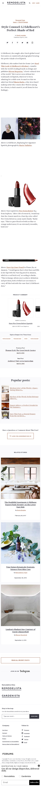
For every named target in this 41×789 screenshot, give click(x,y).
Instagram (27, 733)
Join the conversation (21, 436)
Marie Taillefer (25, 145)
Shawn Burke (19, 82)
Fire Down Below (26, 211)
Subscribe (34, 783)
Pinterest (26, 730)
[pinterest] (17, 43)
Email (25, 742)
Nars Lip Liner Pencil (15, 267)
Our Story (5, 730)
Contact (4, 733)
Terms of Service (7, 735)
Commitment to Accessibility (10, 741)
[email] (27, 43)
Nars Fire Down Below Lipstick (20, 323)
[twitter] (22, 43)
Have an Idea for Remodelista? (10, 744)
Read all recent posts (20, 660)
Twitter (26, 739)
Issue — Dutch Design (20, 22)
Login (37, 3)
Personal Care (20, 20)
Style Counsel (6, 338)
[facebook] (12, 43)
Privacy (4, 738)
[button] (29, 3)
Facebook (27, 736)
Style (25, 338)
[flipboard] (7, 43)
